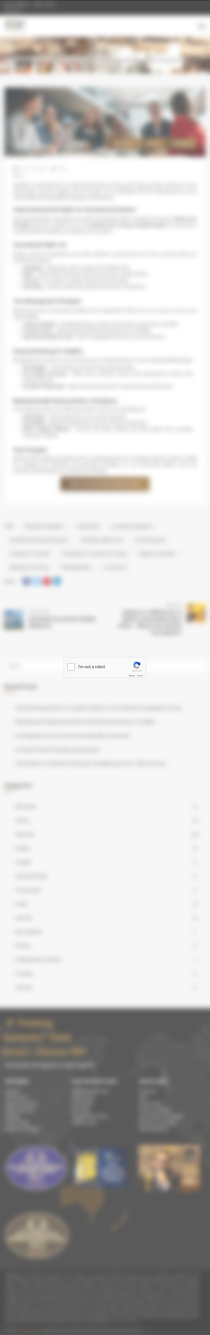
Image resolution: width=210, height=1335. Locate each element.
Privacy (132, 675)
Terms (140, 675)
